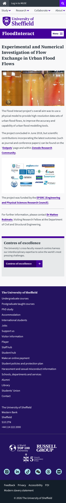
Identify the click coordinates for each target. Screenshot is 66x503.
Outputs (7, 148)
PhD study (7, 309)
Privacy (22, 485)
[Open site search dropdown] (63, 3)
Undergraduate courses (15, 298)
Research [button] (21, 10)
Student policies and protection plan (22, 363)
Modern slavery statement (19, 490)
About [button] (59, 10)
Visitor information (12, 336)
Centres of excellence (19, 263)
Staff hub (7, 347)
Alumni (6, 380)
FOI (47, 485)
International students (14, 320)
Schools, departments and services (21, 374)
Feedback (9, 485)
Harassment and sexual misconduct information (29, 369)
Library (6, 385)
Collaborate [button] (41, 10)
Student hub (9, 353)
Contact (6, 396)
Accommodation (11, 315)
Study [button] (5, 10)
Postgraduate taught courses (18, 304)
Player (5, 342)
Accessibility (35, 485)
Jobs (4, 325)
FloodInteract (18, 33)
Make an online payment (15, 358)
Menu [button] (55, 33)
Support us (8, 331)
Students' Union (11, 391)
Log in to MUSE (19, 3)
